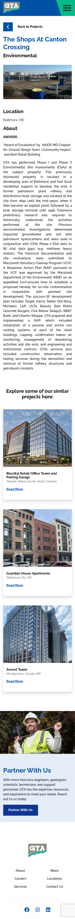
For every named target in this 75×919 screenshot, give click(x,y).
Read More (14, 489)
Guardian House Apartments (28, 573)
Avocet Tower (16, 669)
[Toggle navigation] (67, 8)
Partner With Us (20, 810)
